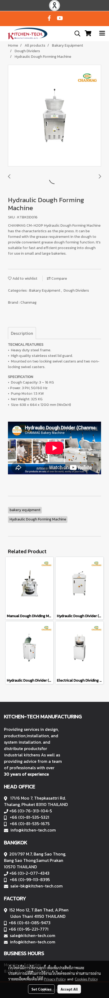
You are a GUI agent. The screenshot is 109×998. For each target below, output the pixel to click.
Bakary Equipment (45, 290)
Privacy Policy (55, 978)
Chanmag (28, 302)
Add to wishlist (24, 278)
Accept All (69, 989)
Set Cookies (41, 989)
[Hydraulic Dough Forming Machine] (54, 116)
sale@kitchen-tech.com (32, 935)
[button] (75, 33)
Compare (59, 278)
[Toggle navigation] (102, 33)
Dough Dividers (76, 290)
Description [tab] (22, 333)
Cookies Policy (86, 978)
